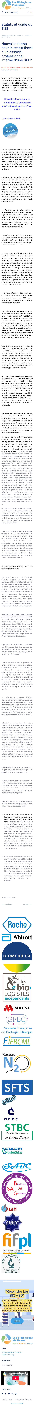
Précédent (8, 904)
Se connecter (12, 12)
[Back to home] (17, 5)
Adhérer (17, 1321)
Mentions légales (7, 1399)
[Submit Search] (28, 12)
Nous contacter (6, 1365)
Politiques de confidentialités (23, 1399)
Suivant (26, 904)
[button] (32, 12)
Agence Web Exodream (17, 1403)
